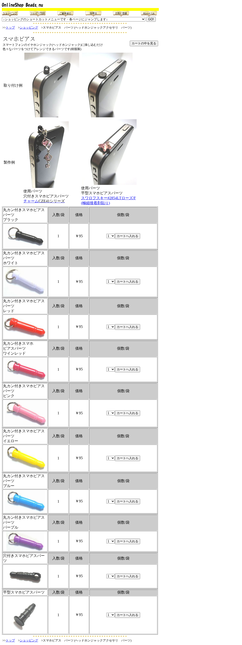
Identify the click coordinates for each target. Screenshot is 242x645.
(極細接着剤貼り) (95, 203)
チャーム (44, 201)
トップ (10, 27)
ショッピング (29, 27)
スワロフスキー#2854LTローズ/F (108, 198)
